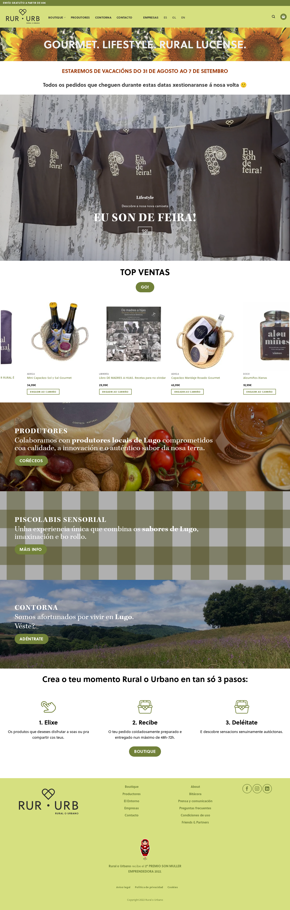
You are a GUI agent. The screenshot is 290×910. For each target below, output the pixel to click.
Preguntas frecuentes (195, 808)
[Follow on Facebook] (247, 788)
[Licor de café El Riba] (53, 336)
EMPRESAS (150, 17)
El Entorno (131, 801)
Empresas (131, 808)
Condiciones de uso (195, 815)
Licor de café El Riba (32, 378)
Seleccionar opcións (108, 391)
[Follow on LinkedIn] (267, 788)
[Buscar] (273, 16)
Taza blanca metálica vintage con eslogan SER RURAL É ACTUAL (193, 379)
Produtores (80, 17)
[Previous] (3, 352)
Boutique (55, 17)
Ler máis (172, 391)
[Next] (287, 352)
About (195, 786)
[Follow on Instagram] (257, 788)
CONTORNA (103, 17)
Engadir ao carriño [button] (252, 391)
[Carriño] (283, 17)
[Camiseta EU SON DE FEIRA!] (125, 336)
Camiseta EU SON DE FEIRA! (109, 378)
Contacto (131, 815)
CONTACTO (124, 17)
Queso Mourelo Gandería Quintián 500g (262, 378)
